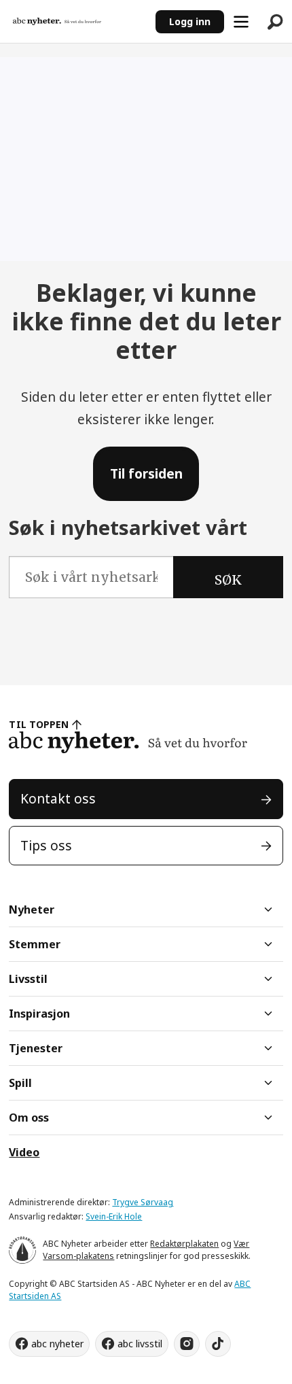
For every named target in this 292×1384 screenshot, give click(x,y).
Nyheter (31, 909)
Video (24, 1152)
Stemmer (34, 944)
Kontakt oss (58, 799)
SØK (228, 580)
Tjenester (35, 1048)
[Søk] (275, 22)
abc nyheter (57, 1343)
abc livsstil (139, 1343)
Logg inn (190, 21)
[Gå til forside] (78, 22)
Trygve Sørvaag (142, 1202)
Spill (20, 1082)
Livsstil (28, 978)
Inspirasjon (39, 1013)
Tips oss (46, 845)
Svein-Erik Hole (114, 1216)
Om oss (29, 1117)
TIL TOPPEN (39, 724)
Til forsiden (146, 474)
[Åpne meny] (241, 22)
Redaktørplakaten (184, 1243)
